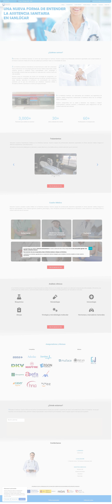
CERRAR (90, 248)
